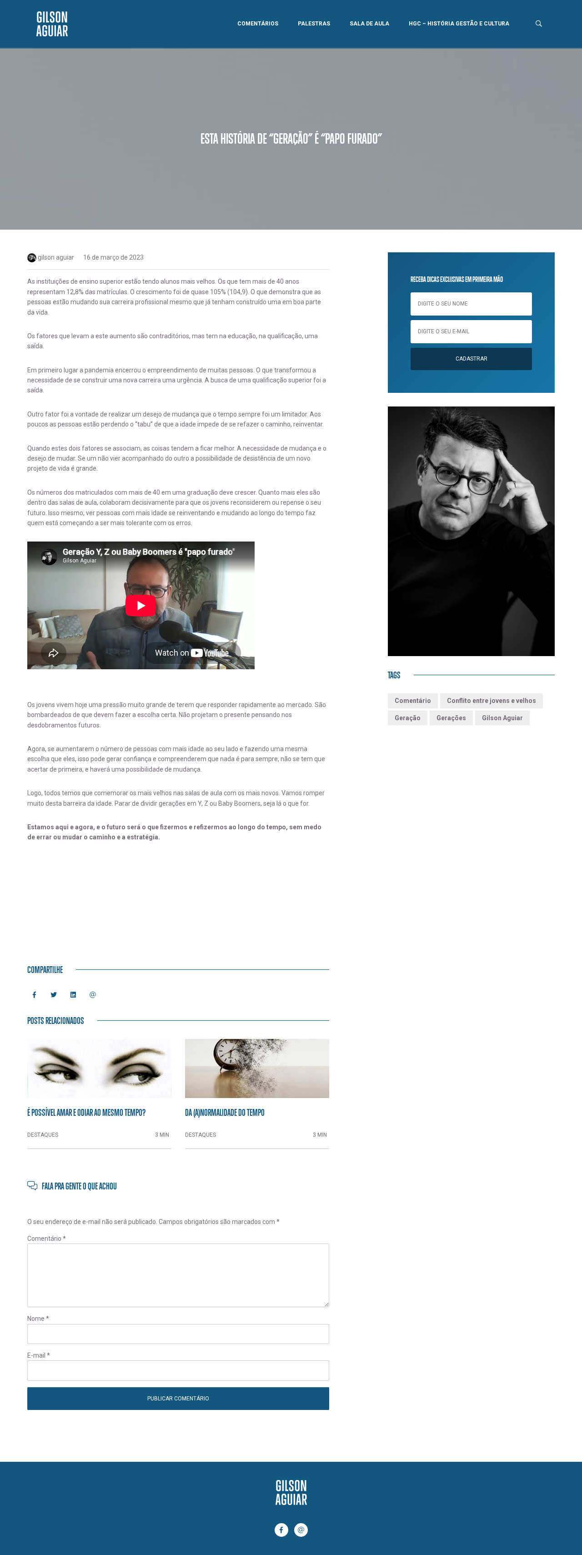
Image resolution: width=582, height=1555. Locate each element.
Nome (38, 1318)
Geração (408, 718)
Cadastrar (471, 359)
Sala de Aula (369, 23)
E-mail (38, 1355)
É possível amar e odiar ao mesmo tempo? (86, 1112)
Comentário (46, 1238)
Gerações (451, 718)
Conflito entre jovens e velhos (491, 700)
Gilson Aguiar (502, 718)
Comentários (257, 23)
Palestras (314, 23)
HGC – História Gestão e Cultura (459, 23)
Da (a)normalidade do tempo (225, 1112)
